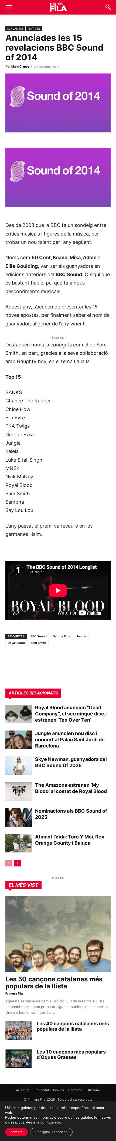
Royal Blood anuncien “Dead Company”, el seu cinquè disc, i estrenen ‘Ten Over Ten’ (71, 714)
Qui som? (93, 1090)
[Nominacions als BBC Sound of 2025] (18, 817)
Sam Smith (38, 643)
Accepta (16, 1132)
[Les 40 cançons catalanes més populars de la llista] (18, 1030)
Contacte (75, 1090)
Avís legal (23, 1090)
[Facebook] (48, 666)
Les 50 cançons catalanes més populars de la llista (54, 982)
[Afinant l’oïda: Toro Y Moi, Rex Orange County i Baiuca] (18, 843)
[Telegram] (23, 666)
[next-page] (17, 863)
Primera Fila (14, 993)
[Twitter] (35, 666)
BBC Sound (38, 636)
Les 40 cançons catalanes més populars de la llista (73, 1026)
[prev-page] (8, 863)
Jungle (81, 636)
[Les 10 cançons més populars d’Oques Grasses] (18, 1058)
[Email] (60, 666)
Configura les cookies (51, 1132)
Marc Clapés (20, 66)
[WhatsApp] (10, 666)
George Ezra (61, 636)
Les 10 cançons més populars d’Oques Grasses (71, 1054)
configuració (50, 1122)
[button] (9, 7)
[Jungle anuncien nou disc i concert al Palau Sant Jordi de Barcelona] (18, 740)
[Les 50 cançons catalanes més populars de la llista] (58, 934)
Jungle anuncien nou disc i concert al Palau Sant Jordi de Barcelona (70, 740)
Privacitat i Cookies (49, 1090)
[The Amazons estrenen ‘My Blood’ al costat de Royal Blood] (18, 791)
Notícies (34, 28)
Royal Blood (16, 643)
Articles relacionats (33, 693)
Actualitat (15, 28)
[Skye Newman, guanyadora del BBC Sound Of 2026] (18, 765)
